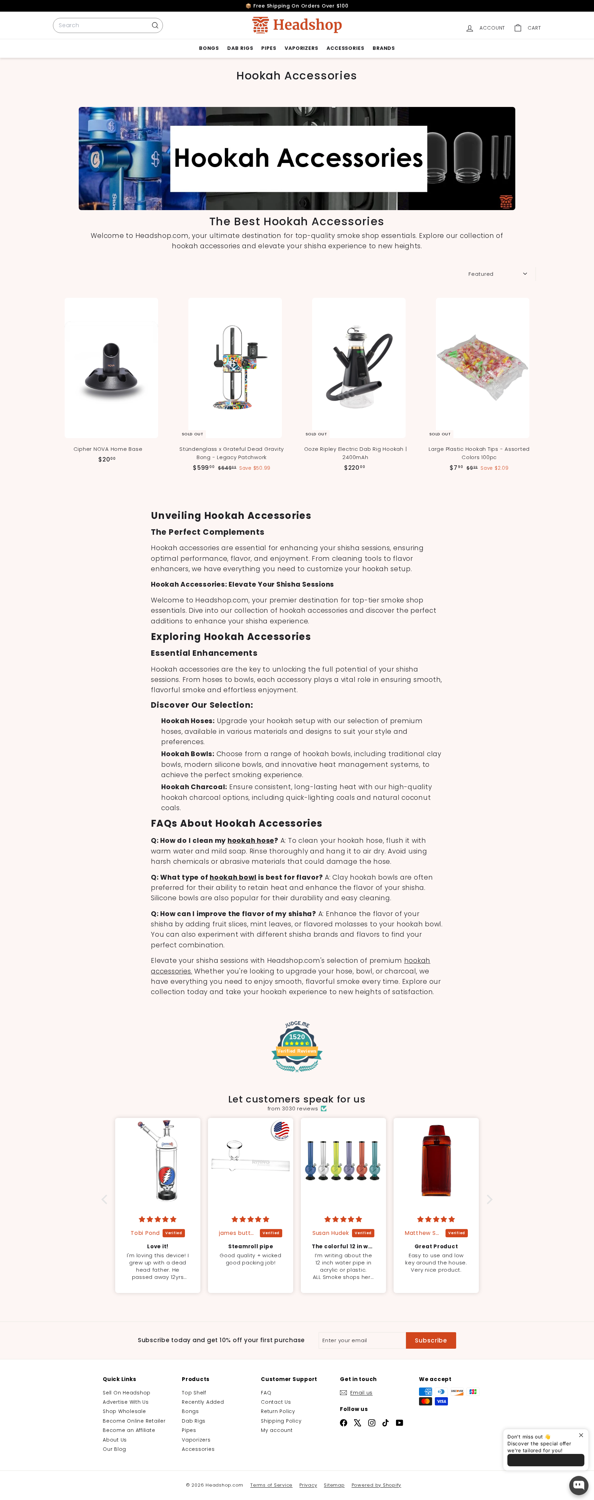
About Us (115, 1439)
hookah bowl (233, 877)
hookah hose (251, 840)
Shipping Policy (281, 1420)
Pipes (268, 48)
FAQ (266, 1392)
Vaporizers (301, 48)
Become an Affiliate (129, 1430)
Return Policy (278, 1411)
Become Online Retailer (134, 1420)
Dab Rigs (240, 48)
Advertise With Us (126, 1402)
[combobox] (108, 25)
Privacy (308, 1485)
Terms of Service (271, 1485)
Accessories (345, 48)
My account (277, 1430)
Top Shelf (194, 1392)
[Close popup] (582, 1435)
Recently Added (203, 1402)
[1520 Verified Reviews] (297, 1073)
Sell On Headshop (127, 1392)
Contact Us (276, 1402)
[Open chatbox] (578, 1485)
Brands (384, 48)
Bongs (209, 48)
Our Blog (114, 1449)
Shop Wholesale (124, 1411)
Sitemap (334, 1485)
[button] (106, 1199)
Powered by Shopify (377, 1485)
